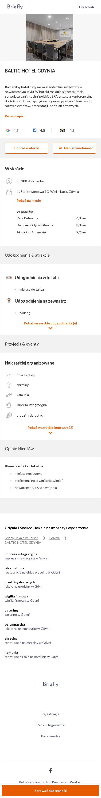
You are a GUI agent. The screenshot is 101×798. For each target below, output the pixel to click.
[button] (50, 326)
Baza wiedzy (50, 736)
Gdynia (54, 538)
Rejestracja (50, 714)
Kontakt (76, 782)
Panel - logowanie (50, 725)
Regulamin (59, 782)
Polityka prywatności (34, 782)
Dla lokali (86, 7)
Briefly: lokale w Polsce (21, 538)
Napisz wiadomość (75, 148)
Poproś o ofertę (26, 148)
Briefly (15, 7)
